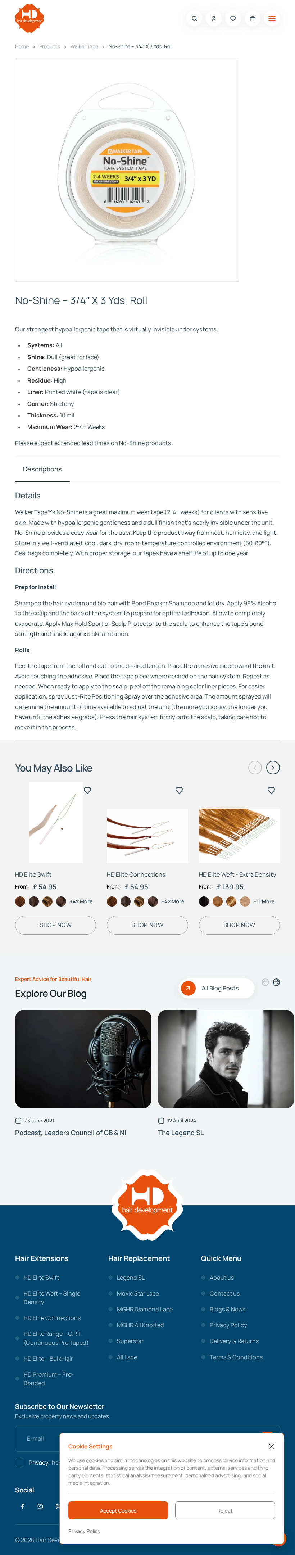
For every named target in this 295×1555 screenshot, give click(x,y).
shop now (56, 925)
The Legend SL (181, 1132)
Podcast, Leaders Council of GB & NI (70, 1132)
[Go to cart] (252, 18)
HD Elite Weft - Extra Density (237, 874)
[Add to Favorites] (87, 790)
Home (22, 46)
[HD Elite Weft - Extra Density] (239, 822)
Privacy (38, 1462)
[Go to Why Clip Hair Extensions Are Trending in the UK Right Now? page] (83, 1059)
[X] (58, 1506)
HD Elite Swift (33, 874)
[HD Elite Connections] (147, 822)
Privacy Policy (84, 1531)
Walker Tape (84, 46)
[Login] (213, 18)
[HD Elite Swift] (55, 822)
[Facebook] (22, 1506)
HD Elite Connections (136, 874)
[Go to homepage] (29, 18)
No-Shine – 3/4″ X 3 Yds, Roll (140, 46)
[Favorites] (233, 18)
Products (49, 46)
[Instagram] (40, 1506)
